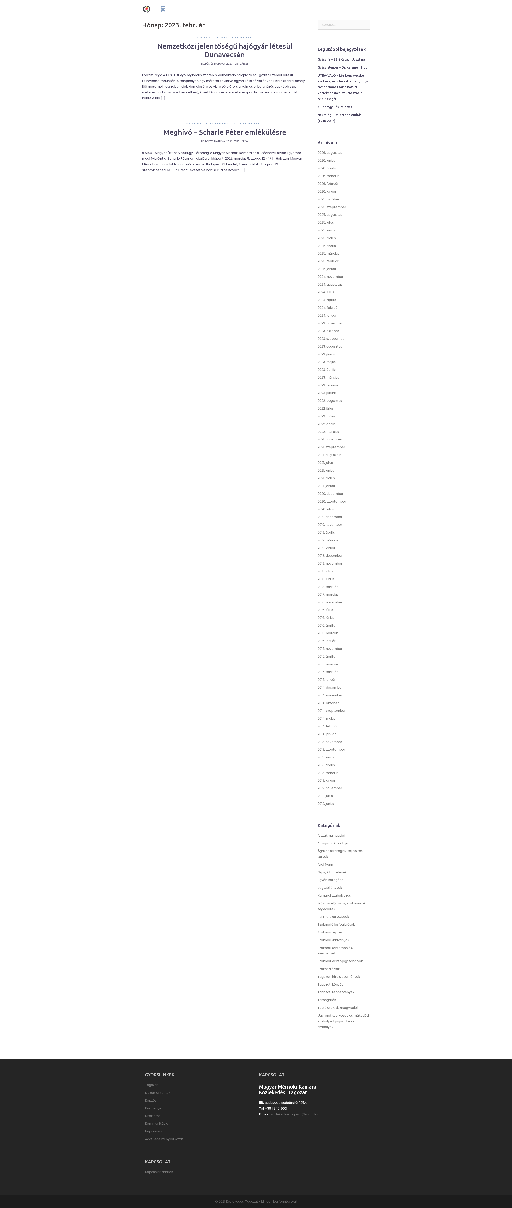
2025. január (327, 269)
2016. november (330, 602)
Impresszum (154, 1131)
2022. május (327, 416)
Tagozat (255, 8)
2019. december (330, 517)
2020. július (326, 509)
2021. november (330, 439)
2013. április (326, 765)
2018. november (330, 563)
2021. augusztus (329, 455)
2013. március (328, 773)
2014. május (326, 718)
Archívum (325, 864)
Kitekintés (335, 8)
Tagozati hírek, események (224, 37)
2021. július (325, 462)
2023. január (327, 393)
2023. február (328, 385)
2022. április (327, 424)
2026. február (328, 183)
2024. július (326, 292)
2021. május (326, 478)
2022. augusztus (330, 400)
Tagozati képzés (330, 984)
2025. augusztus (330, 214)
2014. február (328, 726)
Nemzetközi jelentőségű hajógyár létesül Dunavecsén (224, 50)
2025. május (327, 238)
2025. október (328, 199)
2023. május (327, 362)
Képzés (298, 8)
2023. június (326, 354)
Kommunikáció (357, 8)
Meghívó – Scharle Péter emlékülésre (224, 132)
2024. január (327, 315)
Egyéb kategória (330, 880)
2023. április (327, 369)
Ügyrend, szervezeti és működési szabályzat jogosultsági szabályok (343, 1021)
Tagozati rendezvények (336, 992)
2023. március (328, 377)
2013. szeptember (331, 749)
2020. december (330, 493)
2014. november (330, 695)
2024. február (328, 307)
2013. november (330, 742)
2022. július (326, 408)
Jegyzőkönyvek (330, 887)
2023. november (330, 323)
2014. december (330, 687)
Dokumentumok (277, 8)
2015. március (328, 664)
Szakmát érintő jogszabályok (340, 961)
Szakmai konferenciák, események (224, 123)
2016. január (327, 641)
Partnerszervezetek (333, 916)
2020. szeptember (332, 501)
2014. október (328, 703)
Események (315, 8)
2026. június (326, 160)
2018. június (326, 579)
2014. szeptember (332, 710)
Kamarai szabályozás (334, 895)
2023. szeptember (332, 338)
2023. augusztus (330, 346)
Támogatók (327, 1000)
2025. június (326, 230)
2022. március (328, 432)
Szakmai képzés (330, 932)
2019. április (326, 532)
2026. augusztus (330, 152)
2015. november (330, 648)
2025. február (328, 261)
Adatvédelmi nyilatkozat (164, 1139)
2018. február (328, 587)
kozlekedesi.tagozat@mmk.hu (294, 1114)
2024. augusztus (330, 284)
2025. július (326, 222)
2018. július (325, 571)
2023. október (328, 331)
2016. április (326, 625)
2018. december (330, 555)
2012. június (326, 803)
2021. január (326, 486)
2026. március (328, 176)
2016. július (325, 610)
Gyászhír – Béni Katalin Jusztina (341, 59)
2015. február (328, 672)
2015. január (327, 679)
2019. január (326, 548)
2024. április (327, 300)
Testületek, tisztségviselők (338, 1007)
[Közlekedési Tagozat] (176, 8)
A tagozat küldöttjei (333, 843)
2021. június (326, 470)
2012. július (325, 796)
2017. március (328, 594)
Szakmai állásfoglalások (336, 924)
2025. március (328, 253)
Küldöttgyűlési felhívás (335, 107)
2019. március (328, 540)
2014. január (327, 734)
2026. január (327, 191)
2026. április (327, 168)
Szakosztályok (329, 969)
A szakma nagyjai (331, 835)
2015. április (326, 656)
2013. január (326, 780)
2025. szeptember (332, 207)
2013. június (326, 757)
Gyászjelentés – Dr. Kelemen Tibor (343, 67)
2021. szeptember (331, 447)
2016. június (326, 617)
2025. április (327, 246)
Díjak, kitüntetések (332, 872)
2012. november (330, 788)
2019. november (330, 524)
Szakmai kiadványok (333, 940)
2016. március (328, 633)
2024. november (330, 276)
